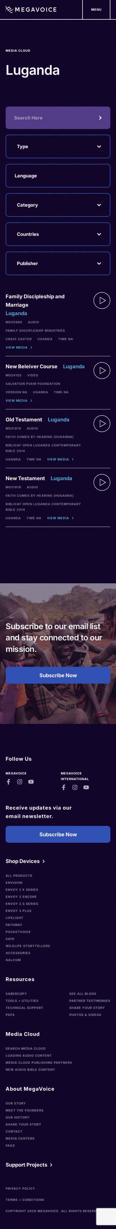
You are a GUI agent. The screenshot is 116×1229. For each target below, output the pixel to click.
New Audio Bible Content (30, 1070)
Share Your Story (87, 1008)
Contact (14, 1131)
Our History (18, 1117)
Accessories (18, 953)
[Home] (31, 9)
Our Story (16, 1103)
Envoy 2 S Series (22, 904)
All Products (19, 876)
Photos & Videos (85, 1015)
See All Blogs (82, 994)
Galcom (13, 960)
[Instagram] (20, 782)
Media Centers (20, 1138)
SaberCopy (16, 994)
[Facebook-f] (8, 782)
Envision (14, 883)
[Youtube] (31, 782)
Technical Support (24, 1008)
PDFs (10, 1015)
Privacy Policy (20, 1188)
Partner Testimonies (89, 1001)
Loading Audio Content (29, 1056)
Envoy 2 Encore (21, 897)
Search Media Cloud (26, 1048)
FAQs (10, 1145)
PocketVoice (18, 932)
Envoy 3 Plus (19, 911)
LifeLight (14, 918)
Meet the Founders (25, 1110)
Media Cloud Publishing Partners (39, 1063)
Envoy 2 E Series (22, 890)
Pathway (14, 925)
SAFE (10, 939)
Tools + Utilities (22, 1001)
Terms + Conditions (25, 1200)
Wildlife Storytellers (28, 946)
